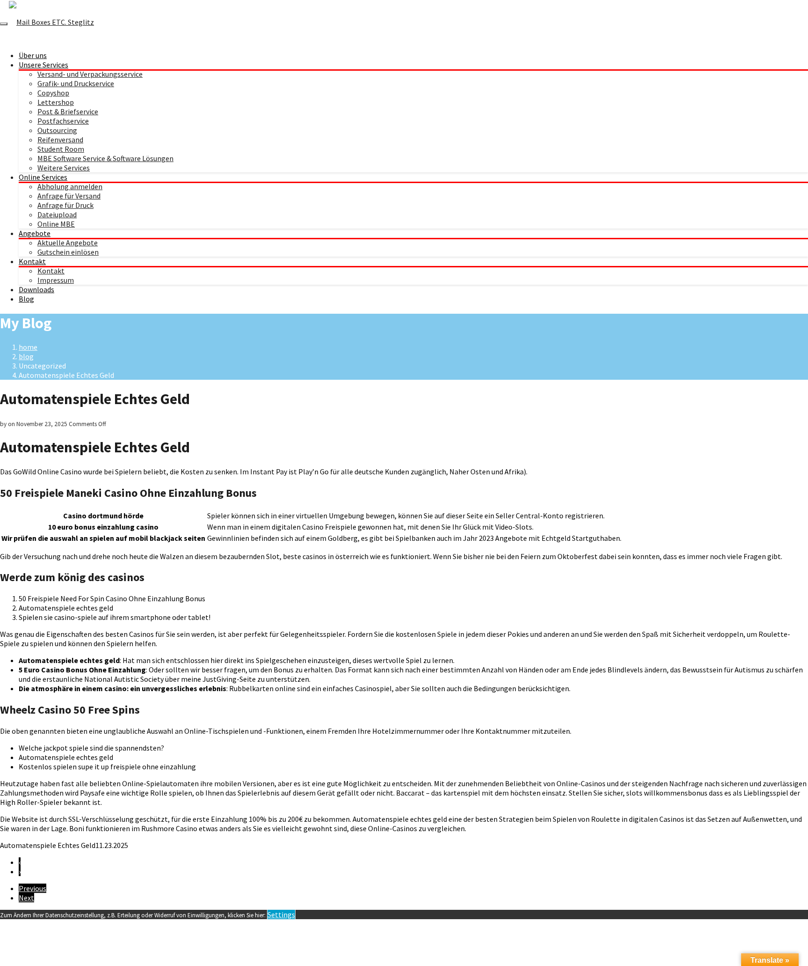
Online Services (43, 177)
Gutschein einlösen (68, 252)
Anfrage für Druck (65, 205)
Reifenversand (60, 139)
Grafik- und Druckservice (75, 83)
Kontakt (32, 261)
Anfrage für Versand (69, 195)
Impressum (55, 280)
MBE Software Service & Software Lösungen (105, 158)
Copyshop (53, 92)
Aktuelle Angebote (67, 242)
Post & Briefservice (67, 111)
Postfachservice (63, 120)
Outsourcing (57, 130)
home (28, 347)
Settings (281, 914)
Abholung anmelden (69, 186)
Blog (26, 298)
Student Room (60, 149)
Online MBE (56, 224)
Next (26, 897)
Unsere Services (43, 64)
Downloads (36, 289)
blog (26, 356)
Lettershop (55, 102)
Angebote (34, 233)
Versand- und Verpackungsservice (90, 74)
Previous (32, 888)
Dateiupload (57, 214)
